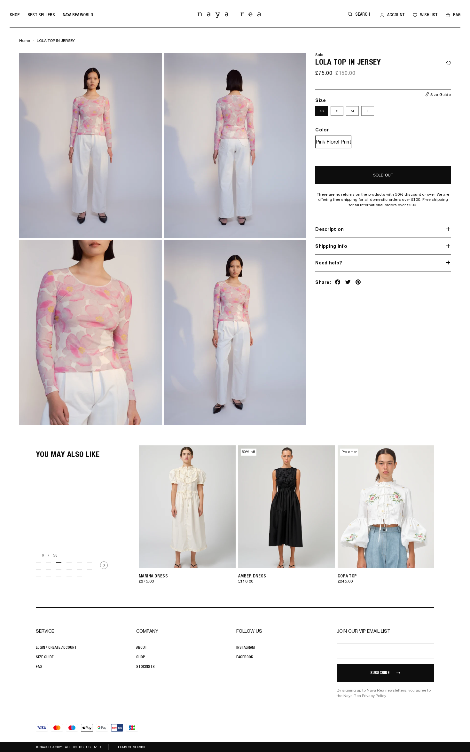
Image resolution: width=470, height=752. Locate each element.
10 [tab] (69, 569)
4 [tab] (69, 562)
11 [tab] (79, 569)
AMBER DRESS (252, 575)
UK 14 (219, 556)
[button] (358, 14)
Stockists (145, 666)
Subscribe (379, 673)
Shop (15, 14)
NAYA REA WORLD (78, 14)
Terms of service (131, 746)
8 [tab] (48, 569)
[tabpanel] (186, 518)
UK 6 (169, 556)
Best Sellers (41, 14)
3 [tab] (58, 562)
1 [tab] (38, 562)
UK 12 (207, 556)
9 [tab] (58, 569)
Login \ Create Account (56, 647)
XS (321, 110)
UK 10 (194, 556)
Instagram (245, 647)
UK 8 (181, 556)
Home (24, 40)
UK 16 (232, 556)
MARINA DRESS (153, 575)
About (141, 647)
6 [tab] (89, 562)
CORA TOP (347, 575)
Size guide (45, 657)
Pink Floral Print (333, 141)
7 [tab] (38, 569)
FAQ (39, 666)
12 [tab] (89, 569)
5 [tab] (79, 562)
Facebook (244, 657)
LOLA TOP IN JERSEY (56, 40)
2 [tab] (48, 562)
